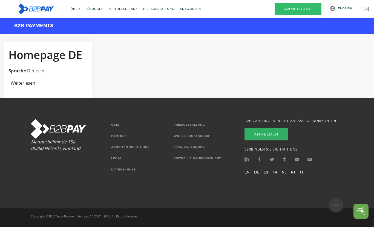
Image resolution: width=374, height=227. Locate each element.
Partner (119, 136)
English (345, 8)
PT (293, 172)
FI (301, 172)
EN (246, 172)
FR (275, 172)
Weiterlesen (23, 83)
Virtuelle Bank (123, 9)
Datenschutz (123, 169)
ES (266, 172)
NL (284, 172)
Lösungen (94, 9)
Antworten (190, 9)
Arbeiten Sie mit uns (130, 147)
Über (75, 9)
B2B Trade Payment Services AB (71, 216)
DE (256, 172)
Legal (116, 158)
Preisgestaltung (158, 9)
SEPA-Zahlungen (189, 147)
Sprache (17, 71)
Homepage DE (45, 54)
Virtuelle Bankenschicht (197, 158)
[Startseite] (40, 9)
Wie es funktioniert (192, 136)
